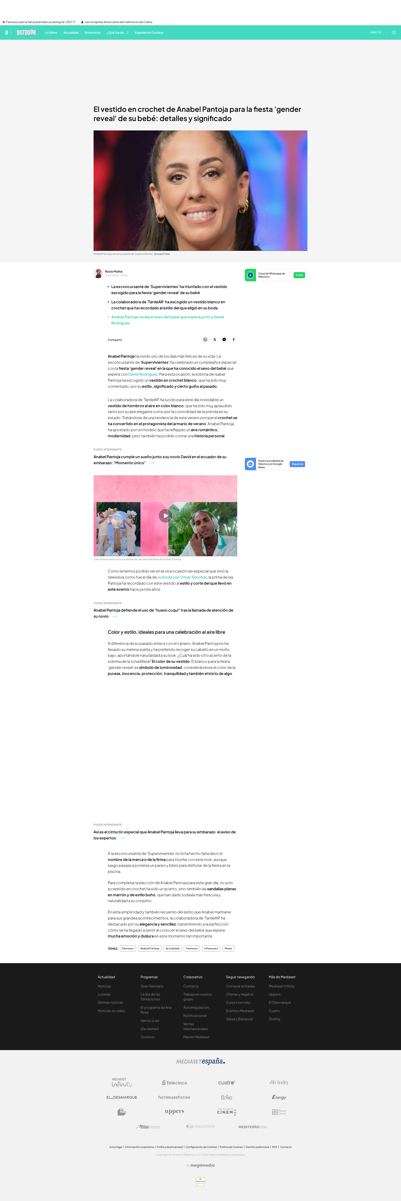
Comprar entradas (240, 986)
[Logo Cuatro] (226, 1082)
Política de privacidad (170, 1147)
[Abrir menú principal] (394, 32)
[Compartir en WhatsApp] (205, 340)
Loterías (104, 994)
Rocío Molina (113, 271)
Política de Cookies (231, 1147)
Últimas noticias (110, 1002)
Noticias (104, 986)
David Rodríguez (142, 374)
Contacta (191, 986)
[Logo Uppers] (174, 1112)
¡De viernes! (150, 1028)
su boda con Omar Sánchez (182, 577)
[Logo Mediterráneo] (253, 1126)
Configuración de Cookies (201, 1147)
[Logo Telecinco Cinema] (226, 1112)
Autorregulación (196, 1007)
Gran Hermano (152, 986)
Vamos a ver (150, 1020)
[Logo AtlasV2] (148, 1127)
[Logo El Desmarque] (122, 1097)
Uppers (274, 994)
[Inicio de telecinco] (6, 32)
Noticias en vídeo (111, 1010)
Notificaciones (195, 1015)
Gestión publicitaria (257, 1147)
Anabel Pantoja (149, 948)
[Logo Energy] (279, 1097)
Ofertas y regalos (239, 994)
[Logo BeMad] (122, 1112)
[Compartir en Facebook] (233, 340)
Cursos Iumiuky (238, 1002)
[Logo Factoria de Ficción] (174, 1097)
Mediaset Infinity (282, 986)
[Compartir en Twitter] (214, 340)
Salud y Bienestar (239, 1019)
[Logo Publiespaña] (200, 1126)
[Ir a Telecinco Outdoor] (25, 32)
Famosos (128, 948)
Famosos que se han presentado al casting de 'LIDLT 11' (41, 22)
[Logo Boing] (226, 1097)
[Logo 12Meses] (279, 1112)
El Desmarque (280, 1002)
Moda (228, 948)
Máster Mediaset (196, 1037)
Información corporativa (139, 1147)
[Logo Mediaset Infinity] (122, 1082)
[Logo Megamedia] (202, 1165)
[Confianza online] (200, 1185)
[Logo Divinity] (279, 1082)
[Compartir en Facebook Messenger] (224, 340)
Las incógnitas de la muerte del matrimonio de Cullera (118, 22)
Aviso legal (115, 1147)
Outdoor (148, 1037)
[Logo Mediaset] (200, 1064)
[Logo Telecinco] (174, 1082)
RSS (274, 1147)
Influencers (211, 948)
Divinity (274, 1019)
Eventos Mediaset (240, 1010)
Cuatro (274, 1010)
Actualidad (172, 948)
